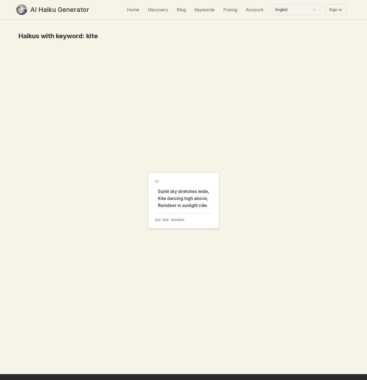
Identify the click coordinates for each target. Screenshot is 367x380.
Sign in (335, 9)
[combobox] (296, 9)
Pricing (230, 9)
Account (254, 9)
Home (133, 9)
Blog (181, 9)
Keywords (205, 9)
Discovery (158, 9)
